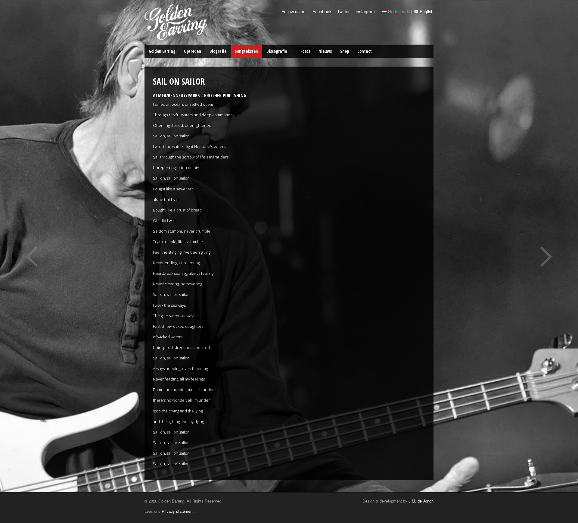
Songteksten (246, 51)
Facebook (321, 11)
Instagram (364, 11)
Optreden (192, 51)
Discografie (276, 51)
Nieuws (325, 51)
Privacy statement (178, 511)
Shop (344, 51)
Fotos (305, 51)
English (427, 11)
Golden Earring (162, 51)
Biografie (218, 51)
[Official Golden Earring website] (176, 37)
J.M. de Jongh (421, 501)
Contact (364, 51)
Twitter (343, 11)
